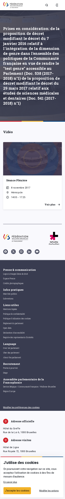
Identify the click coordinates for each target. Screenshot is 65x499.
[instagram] (21, 251)
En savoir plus (10, 482)
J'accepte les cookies (17, 490)
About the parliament (12, 357)
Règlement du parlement (13, 323)
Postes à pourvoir (10, 368)
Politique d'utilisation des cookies (17, 318)
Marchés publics (10, 293)
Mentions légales (10, 309)
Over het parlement (11, 348)
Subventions (8, 298)
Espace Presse (9, 278)
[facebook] (5, 251)
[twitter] (13, 251)
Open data (7, 328)
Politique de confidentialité (14, 314)
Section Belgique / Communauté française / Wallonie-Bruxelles (29, 386)
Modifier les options (49, 490)
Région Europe (9, 391)
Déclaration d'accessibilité (14, 332)
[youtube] (37, 251)
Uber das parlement (11, 352)
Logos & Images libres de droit (15, 274)
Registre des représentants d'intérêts (18, 337)
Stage (5, 372)
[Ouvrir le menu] (57, 5)
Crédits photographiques (13, 283)
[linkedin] (29, 251)
